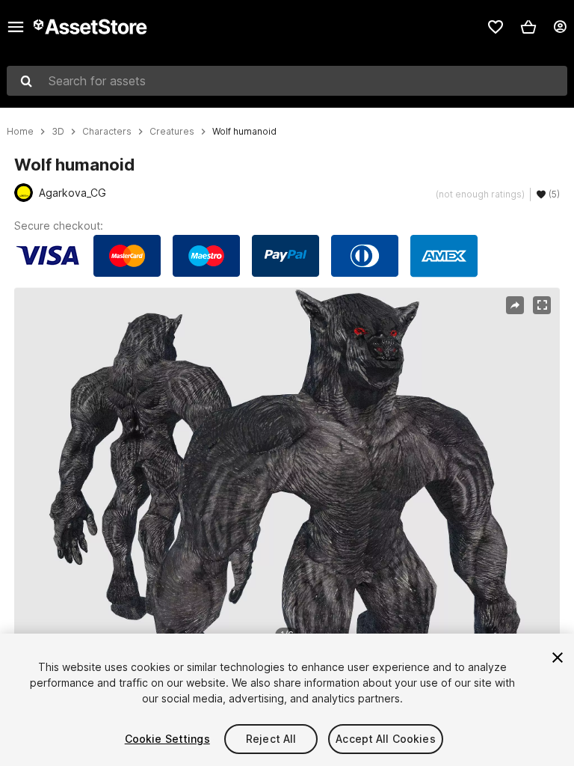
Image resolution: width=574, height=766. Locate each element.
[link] (495, 27)
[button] (528, 27)
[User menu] (559, 26)
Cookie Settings (167, 738)
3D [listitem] (58, 131)
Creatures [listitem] (171, 131)
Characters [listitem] (107, 131)
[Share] (515, 305)
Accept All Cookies (386, 738)
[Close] (558, 657)
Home (20, 131)
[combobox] (287, 81)
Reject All (271, 738)
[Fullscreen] (542, 305)
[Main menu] (16, 27)
